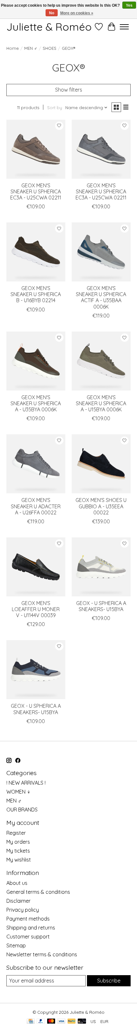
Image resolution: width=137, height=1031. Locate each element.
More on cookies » (76, 13)
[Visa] (61, 1022)
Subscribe (108, 980)
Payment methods (28, 918)
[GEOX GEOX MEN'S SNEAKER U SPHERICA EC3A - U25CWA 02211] (35, 149)
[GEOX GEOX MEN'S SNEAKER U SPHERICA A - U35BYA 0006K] (35, 361)
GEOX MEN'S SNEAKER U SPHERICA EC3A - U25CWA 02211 (35, 191)
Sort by (54, 107)
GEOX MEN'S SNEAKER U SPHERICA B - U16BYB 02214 (36, 294)
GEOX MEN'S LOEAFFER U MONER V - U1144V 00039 (36, 609)
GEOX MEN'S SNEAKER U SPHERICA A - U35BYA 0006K (36, 403)
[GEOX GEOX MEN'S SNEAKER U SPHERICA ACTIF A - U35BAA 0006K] (101, 251)
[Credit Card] (31, 1022)
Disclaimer (18, 901)
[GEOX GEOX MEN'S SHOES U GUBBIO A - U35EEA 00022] (101, 463)
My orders (18, 842)
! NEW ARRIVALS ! (26, 783)
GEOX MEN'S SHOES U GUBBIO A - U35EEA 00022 (101, 506)
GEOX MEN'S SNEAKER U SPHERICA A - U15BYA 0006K (101, 403)
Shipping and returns (30, 927)
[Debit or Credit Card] (82, 1022)
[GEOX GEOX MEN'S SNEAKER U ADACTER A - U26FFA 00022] (35, 463)
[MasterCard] (51, 1022)
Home (12, 48)
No (51, 13)
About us (16, 883)
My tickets (18, 851)
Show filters (68, 89)
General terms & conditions (38, 892)
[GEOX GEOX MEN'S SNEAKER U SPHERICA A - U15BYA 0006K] (101, 361)
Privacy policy (22, 910)
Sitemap (16, 945)
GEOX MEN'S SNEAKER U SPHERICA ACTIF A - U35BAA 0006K (101, 297)
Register (16, 833)
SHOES (49, 48)
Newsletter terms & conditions (41, 954)
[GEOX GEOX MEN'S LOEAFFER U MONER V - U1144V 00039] (35, 566)
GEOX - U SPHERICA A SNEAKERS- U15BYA (101, 606)
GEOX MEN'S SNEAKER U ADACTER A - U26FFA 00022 (36, 506)
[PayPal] (41, 1022)
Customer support (28, 936)
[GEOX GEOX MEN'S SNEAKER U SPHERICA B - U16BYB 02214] (35, 251)
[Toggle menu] (124, 26)
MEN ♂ (30, 48)
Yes (129, 5)
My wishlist (18, 859)
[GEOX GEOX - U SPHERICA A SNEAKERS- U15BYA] (101, 566)
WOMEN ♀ (18, 791)
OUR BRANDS (22, 809)
